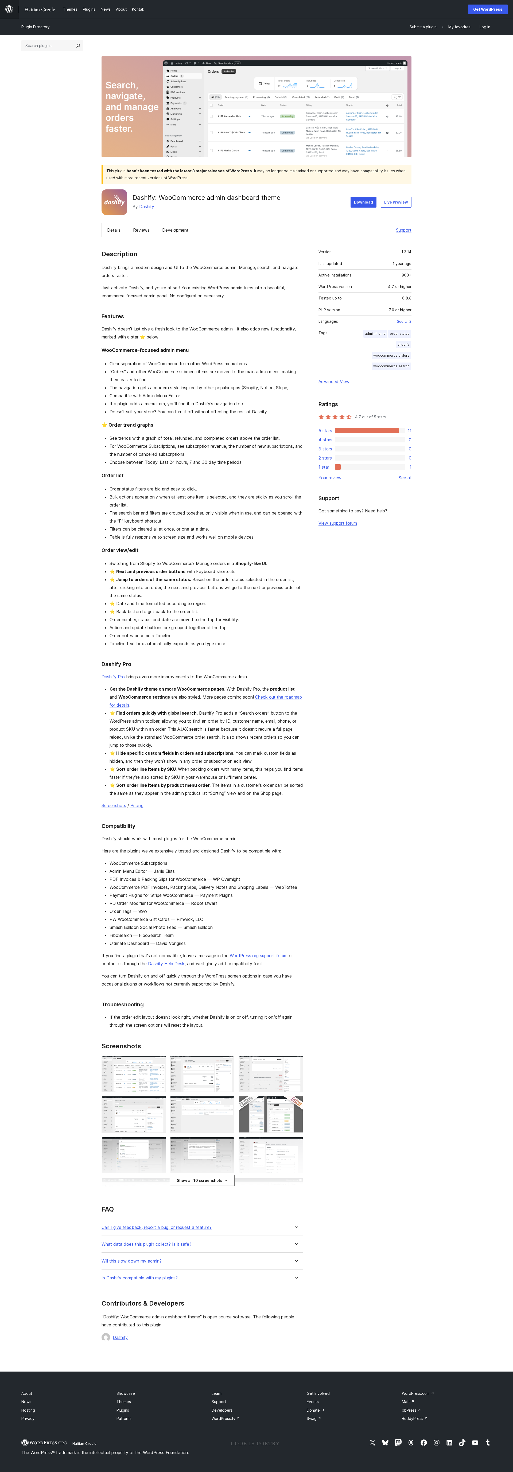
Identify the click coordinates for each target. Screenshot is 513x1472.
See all (405, 477)
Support (403, 230)
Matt (408, 1401)
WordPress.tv (226, 1418)
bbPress (411, 1410)
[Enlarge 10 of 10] (295, 1184)
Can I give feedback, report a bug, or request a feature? (157, 1227)
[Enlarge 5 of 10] (227, 1103)
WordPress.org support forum (258, 955)
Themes (123, 1401)
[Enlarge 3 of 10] (295, 1062)
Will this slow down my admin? (132, 1261)
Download (363, 202)
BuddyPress (415, 1418)
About (26, 1393)
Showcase (125, 1393)
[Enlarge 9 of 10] (295, 1144)
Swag (314, 1418)
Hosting (28, 1410)
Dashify (146, 206)
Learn (216, 1393)
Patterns (123, 1418)
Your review (329, 477)
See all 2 (404, 321)
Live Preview (396, 202)
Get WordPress (488, 9)
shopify (403, 344)
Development (175, 230)
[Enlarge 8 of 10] (227, 1144)
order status (399, 334)
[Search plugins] (78, 45)
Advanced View (333, 381)
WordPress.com (418, 1393)
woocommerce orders (391, 355)
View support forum (337, 523)
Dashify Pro (113, 676)
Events (313, 1401)
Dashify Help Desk (166, 963)
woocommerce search (391, 366)
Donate (315, 1410)
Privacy (27, 1418)
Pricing (136, 805)
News (26, 1401)
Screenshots (114, 805)
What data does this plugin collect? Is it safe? (146, 1244)
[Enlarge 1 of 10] (158, 1062)
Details (114, 230)
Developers (222, 1410)
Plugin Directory (35, 27)
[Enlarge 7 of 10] (158, 1144)
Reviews (141, 230)
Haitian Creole (84, 1443)
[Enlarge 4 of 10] (158, 1103)
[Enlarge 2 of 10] (227, 1062)
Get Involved (318, 1393)
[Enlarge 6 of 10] (295, 1103)
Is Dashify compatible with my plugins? (140, 1277)
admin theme (375, 334)
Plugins (122, 1410)
